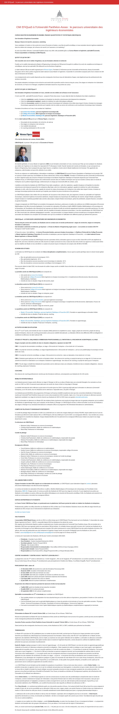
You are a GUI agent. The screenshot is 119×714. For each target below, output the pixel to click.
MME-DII (24, 491)
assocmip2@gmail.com (27, 532)
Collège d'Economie (29, 113)
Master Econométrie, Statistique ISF (33, 115)
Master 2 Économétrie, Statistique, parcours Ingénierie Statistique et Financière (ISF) (45, 320)
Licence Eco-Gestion (29, 111)
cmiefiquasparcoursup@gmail (44, 532)
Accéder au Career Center (22, 512)
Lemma (88, 483)
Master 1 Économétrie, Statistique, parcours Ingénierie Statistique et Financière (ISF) (45, 312)
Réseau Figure (48, 69)
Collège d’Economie (35, 277)
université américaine (81, 397)
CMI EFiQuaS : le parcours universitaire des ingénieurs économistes (28, 2)
